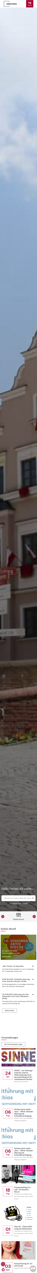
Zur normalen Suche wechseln (18, 904)
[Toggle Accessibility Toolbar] (3, 1264)
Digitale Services (18, 919)
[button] (29, 3)
